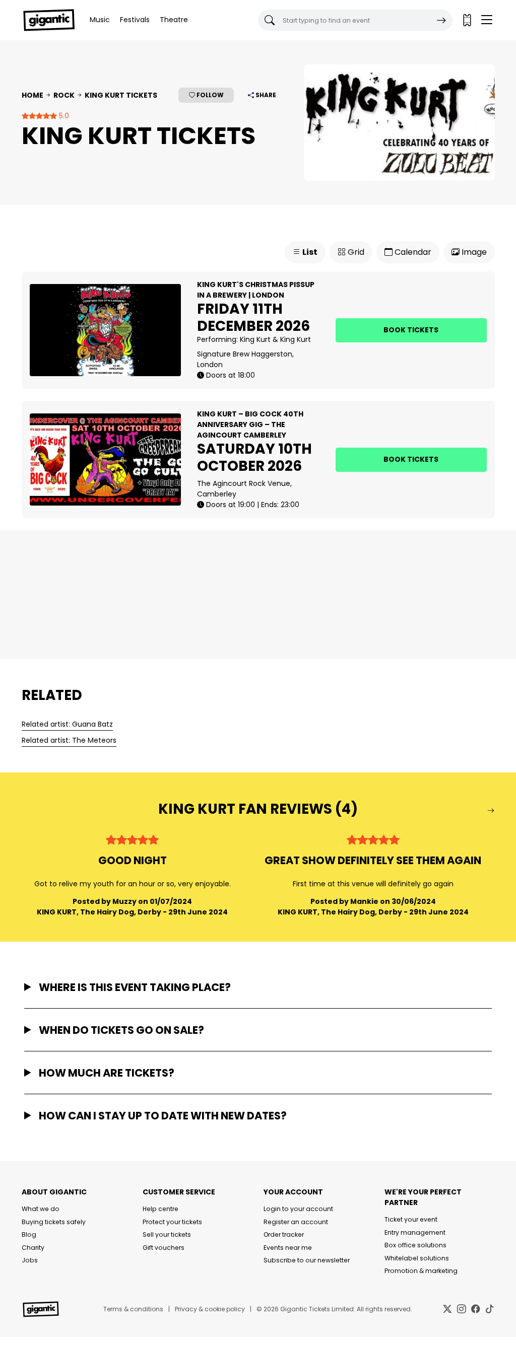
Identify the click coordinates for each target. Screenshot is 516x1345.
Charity (33, 1247)
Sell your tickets (167, 1234)
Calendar (412, 252)
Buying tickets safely (54, 1222)
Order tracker (284, 1234)
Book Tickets (410, 330)
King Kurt (255, 339)
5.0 (63, 116)
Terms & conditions (133, 1309)
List (309, 252)
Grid (355, 252)
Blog (29, 1234)
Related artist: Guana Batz (67, 724)
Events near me (288, 1247)
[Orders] (467, 20)
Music (100, 20)
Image (473, 252)
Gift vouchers (163, 1247)
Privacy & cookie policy (210, 1309)
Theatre (174, 20)
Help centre (160, 1209)
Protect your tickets (172, 1222)
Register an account (296, 1222)
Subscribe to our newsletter (307, 1260)
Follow (209, 95)
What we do (40, 1209)
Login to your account (298, 1209)
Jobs (30, 1260)
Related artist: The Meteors (69, 740)
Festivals (135, 20)
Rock (64, 95)
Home (32, 95)
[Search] (441, 20)
